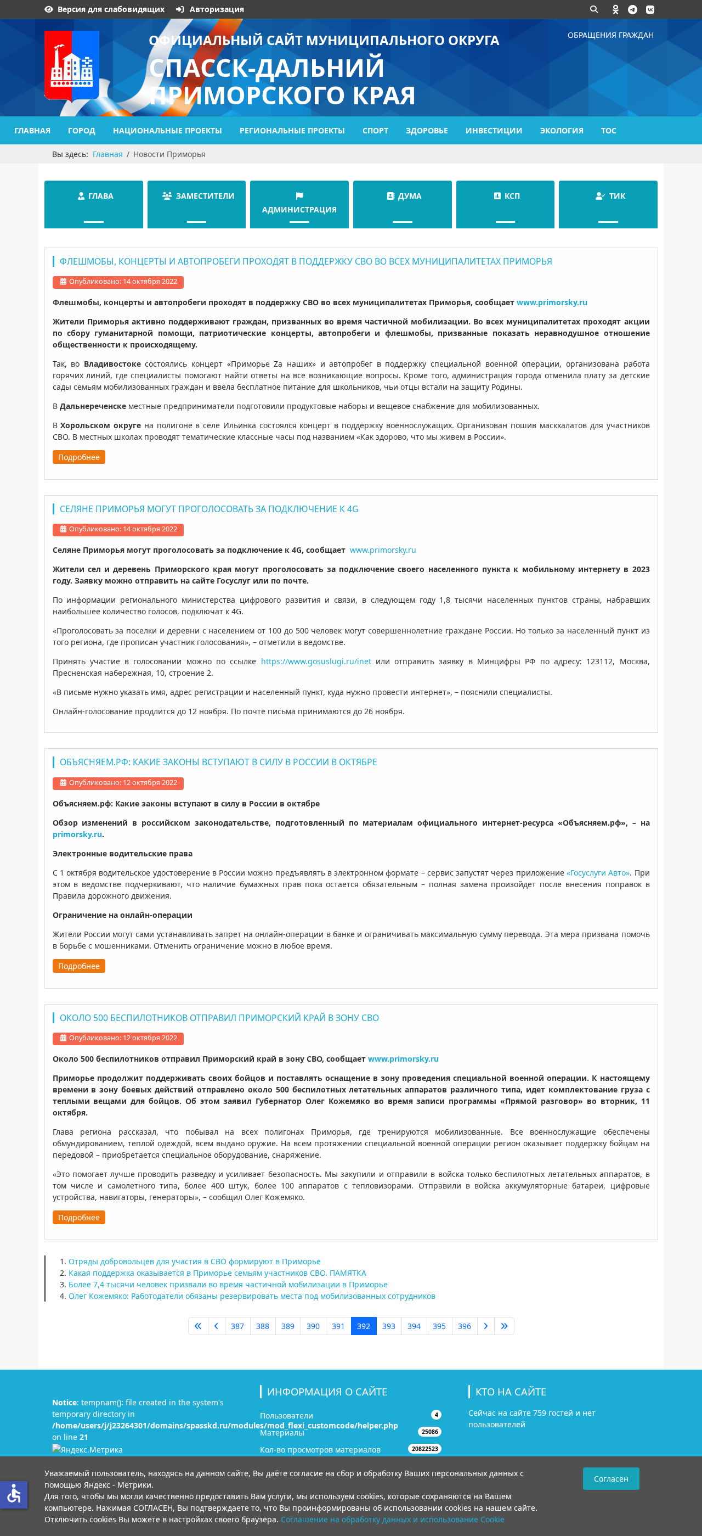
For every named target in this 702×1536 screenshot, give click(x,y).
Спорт (375, 130)
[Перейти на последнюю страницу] (504, 1326)
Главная (32, 130)
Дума (410, 195)
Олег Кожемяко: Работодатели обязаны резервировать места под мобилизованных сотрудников (252, 1296)
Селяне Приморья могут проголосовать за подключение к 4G (209, 509)
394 (414, 1326)
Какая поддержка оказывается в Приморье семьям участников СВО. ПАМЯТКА (217, 1273)
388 (262, 1326)
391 (338, 1326)
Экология (562, 130)
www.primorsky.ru (382, 550)
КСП (512, 195)
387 (237, 1326)
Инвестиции (494, 130)
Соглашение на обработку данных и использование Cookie (393, 1519)
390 (313, 1326)
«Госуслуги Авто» (598, 872)
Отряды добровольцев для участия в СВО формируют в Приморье (195, 1261)
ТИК (617, 195)
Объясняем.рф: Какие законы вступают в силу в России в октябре (218, 762)
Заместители (205, 195)
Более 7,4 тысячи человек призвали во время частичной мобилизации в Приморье (228, 1284)
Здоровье (427, 130)
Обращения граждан (611, 35)
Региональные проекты (292, 130)
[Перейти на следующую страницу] (486, 1326)
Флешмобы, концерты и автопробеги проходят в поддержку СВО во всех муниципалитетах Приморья (306, 261)
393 (388, 1326)
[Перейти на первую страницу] (198, 1326)
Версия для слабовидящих (111, 9)
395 (439, 1326)
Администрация (299, 209)
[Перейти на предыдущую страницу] (216, 1326)
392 (363, 1326)
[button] (615, 9)
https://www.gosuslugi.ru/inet (316, 661)
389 (288, 1326)
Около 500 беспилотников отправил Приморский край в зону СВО (219, 1018)
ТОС (608, 130)
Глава (101, 195)
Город (81, 130)
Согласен (611, 1478)
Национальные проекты (167, 130)
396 (464, 1326)
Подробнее (79, 457)
